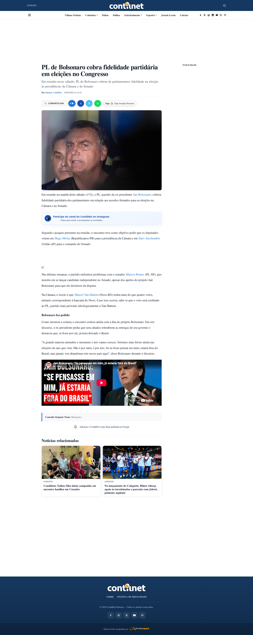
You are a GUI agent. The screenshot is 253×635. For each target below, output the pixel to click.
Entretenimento (132, 15)
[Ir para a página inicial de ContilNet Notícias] (126, 587)
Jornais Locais (168, 15)
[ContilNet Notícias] (126, 5)
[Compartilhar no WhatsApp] (97, 103)
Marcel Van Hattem (87, 295)
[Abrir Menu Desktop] (29, 15)
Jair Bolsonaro (142, 194)
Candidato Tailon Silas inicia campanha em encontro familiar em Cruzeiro (69, 487)
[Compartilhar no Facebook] (80, 103)
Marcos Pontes (135, 274)
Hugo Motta (62, 238)
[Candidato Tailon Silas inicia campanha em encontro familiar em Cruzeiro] (71, 462)
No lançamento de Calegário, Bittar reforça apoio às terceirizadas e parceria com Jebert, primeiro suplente (131, 489)
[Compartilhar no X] (89, 103)
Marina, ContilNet (53, 92)
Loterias (184, 15)
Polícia (105, 15)
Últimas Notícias (73, 15)
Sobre (110, 596)
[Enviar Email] (225, 15)
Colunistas (90, 15)
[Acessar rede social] (200, 15)
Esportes (150, 15)
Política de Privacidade (132, 596)
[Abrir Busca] (224, 5)
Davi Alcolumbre (149, 238)
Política (116, 15)
